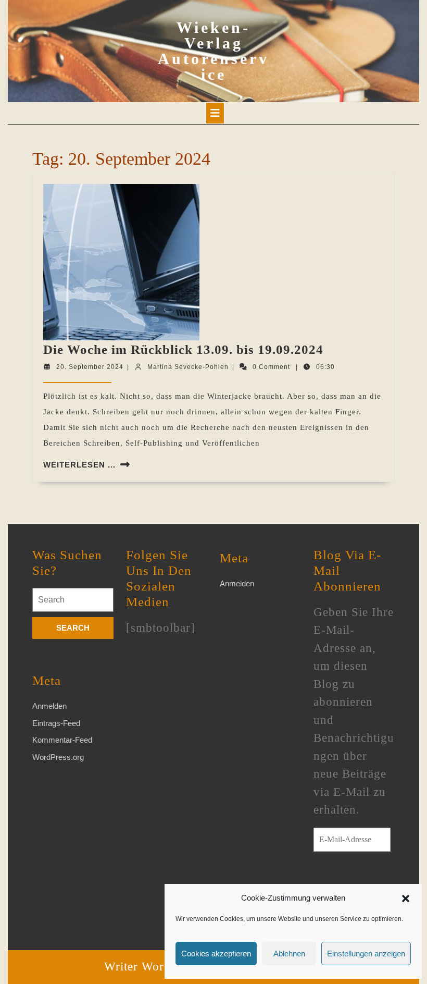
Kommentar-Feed (62, 739)
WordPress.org (58, 757)
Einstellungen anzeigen (366, 953)
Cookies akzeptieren (216, 953)
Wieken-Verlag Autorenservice (213, 51)
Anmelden (49, 706)
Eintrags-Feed (56, 723)
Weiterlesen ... (79, 464)
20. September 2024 (89, 367)
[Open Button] (215, 113)
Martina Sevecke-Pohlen (188, 367)
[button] (405, 898)
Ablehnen (289, 953)
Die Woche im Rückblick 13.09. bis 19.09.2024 (183, 349)
